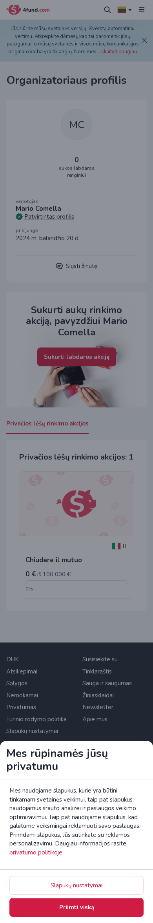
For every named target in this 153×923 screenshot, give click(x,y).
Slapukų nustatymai (76, 885)
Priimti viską (76, 907)
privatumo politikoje (35, 852)
